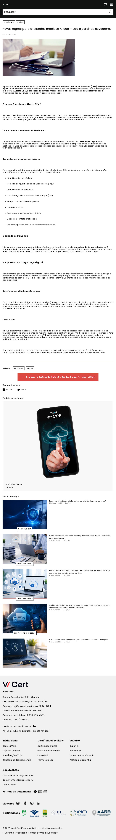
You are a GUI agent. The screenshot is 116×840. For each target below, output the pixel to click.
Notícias (9, 22)
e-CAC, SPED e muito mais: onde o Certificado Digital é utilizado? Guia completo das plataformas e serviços (79, 571)
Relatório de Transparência (17, 759)
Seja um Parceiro (12, 750)
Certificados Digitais (50, 740)
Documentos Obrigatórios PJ (18, 779)
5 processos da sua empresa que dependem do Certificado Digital (78, 640)
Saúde (20, 22)
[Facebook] (25, 803)
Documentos (11, 770)
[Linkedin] (39, 803)
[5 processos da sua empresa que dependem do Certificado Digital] (25, 653)
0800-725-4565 (33, 710)
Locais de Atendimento (82, 755)
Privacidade (51, 832)
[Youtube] (32, 803)
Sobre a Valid (9, 745)
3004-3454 (45, 706)
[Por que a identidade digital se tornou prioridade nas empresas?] (25, 514)
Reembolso (76, 750)
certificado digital (25, 633)
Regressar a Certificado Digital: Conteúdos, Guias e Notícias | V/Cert (60, 377)
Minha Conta (9, 784)
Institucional (10, 740)
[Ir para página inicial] (58, 684)
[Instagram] (18, 803)
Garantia (9, 832)
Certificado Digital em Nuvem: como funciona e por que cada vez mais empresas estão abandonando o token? (80, 606)
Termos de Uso (45, 759)
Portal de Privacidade (48, 750)
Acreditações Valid (13, 755)
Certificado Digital (47, 745)
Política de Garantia (80, 759)
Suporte (75, 740)
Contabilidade (25, 564)
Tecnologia (24, 529)
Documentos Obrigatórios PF (18, 775)
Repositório (43, 755)
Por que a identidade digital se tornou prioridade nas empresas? (77, 501)
